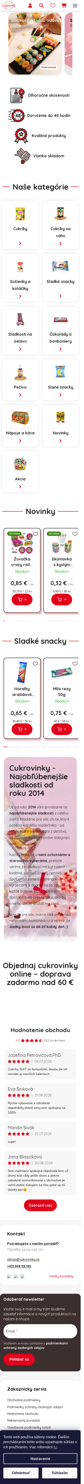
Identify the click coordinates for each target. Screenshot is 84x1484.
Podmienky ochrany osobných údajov (35, 1407)
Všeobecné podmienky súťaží (29, 1427)
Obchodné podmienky (23, 1400)
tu (55, 1447)
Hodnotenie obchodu (40, 1030)
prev (4, 549)
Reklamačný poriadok (23, 1420)
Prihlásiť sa (19, 1359)
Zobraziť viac (40, 1205)
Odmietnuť (21, 1473)
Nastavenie (40, 1458)
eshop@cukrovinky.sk (23, 1259)
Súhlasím (60, 1473)
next (76, 549)
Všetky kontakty (61, 1276)
